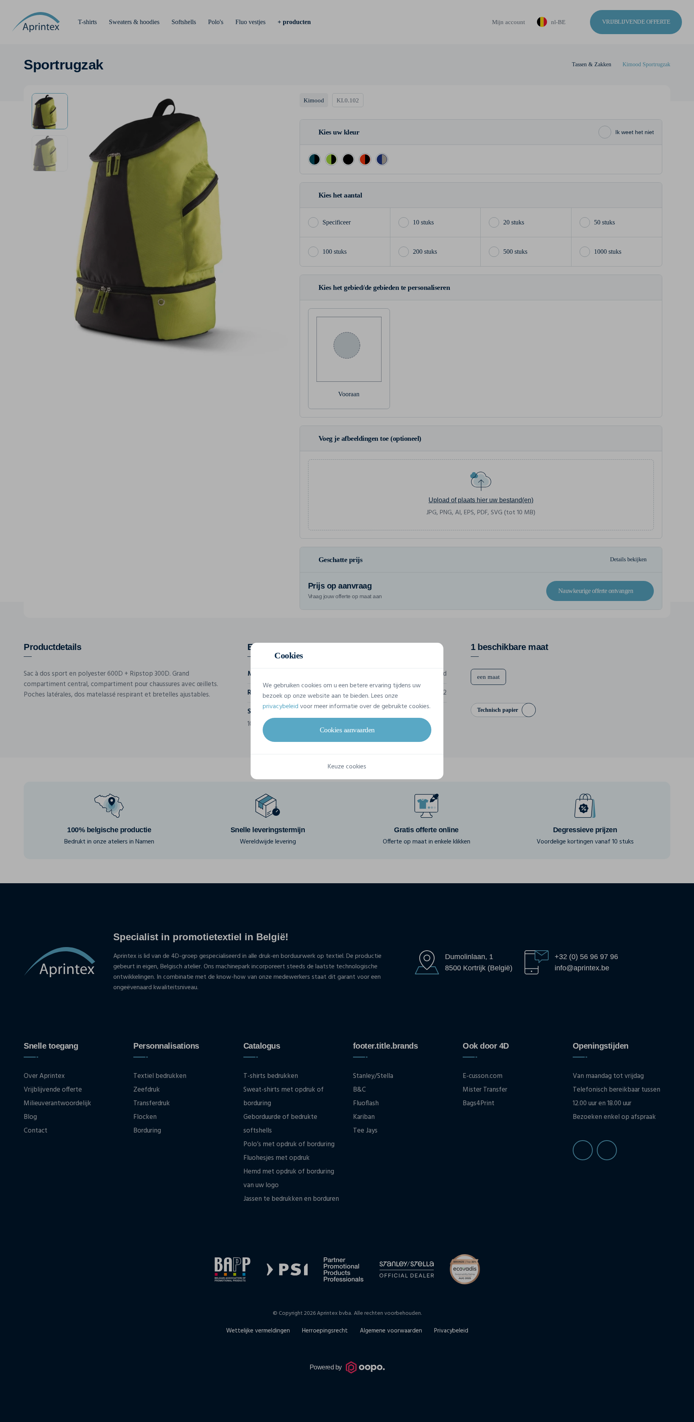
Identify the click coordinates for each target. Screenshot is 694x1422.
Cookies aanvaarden (347, 730)
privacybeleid (280, 706)
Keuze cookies (347, 767)
